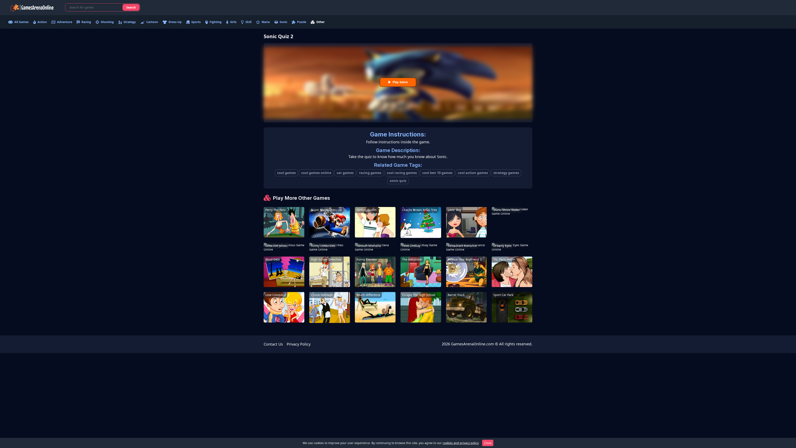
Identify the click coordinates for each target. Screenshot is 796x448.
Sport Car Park (503, 295)
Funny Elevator (367, 259)
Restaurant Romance (462, 246)
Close (487, 443)
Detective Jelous (276, 246)
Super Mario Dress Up (326, 210)
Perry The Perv (275, 210)
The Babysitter (412, 259)
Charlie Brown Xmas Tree (419, 210)
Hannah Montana (369, 246)
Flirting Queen (367, 210)
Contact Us (273, 344)
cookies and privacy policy (460, 443)
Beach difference (368, 295)
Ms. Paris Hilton (504, 259)
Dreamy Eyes (502, 246)
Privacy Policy (299, 344)
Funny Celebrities (323, 246)
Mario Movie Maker (506, 210)
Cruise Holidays (321, 295)
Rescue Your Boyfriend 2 (465, 259)
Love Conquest (275, 295)
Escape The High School (418, 295)
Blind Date (272, 259)
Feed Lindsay (411, 246)
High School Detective (326, 259)
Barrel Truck (456, 295)
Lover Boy (454, 210)
